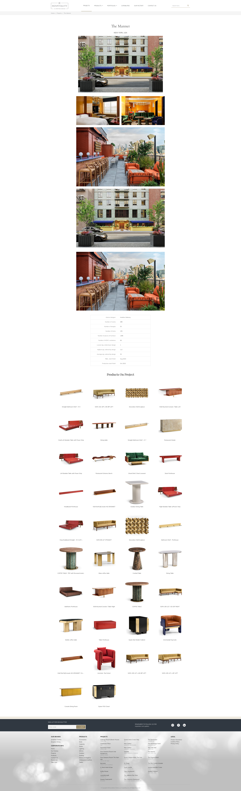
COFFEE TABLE (137, 606)
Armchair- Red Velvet (104, 673)
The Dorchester (152, 739)
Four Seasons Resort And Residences (108, 752)
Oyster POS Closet (104, 706)
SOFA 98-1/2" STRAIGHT (104, 540)
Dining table (104, 440)
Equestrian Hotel (105, 747)
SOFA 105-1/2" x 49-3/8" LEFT (137, 673)
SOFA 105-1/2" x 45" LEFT (170, 673)
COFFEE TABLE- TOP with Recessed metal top (71, 573)
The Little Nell (152, 747)
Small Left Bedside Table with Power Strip (71, 440)
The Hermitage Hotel (154, 743)
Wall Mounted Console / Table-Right (104, 606)
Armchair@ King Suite (170, 640)
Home (53, 13)
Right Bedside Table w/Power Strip (169, 507)
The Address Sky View (131, 775)
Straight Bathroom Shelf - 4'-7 (137, 440)
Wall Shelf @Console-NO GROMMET (104, 507)
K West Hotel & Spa (106, 767)
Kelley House (104, 771)
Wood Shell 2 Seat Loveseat (137, 473)
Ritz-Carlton (127, 743)
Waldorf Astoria (152, 771)
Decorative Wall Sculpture (137, 407)
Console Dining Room (71, 706)
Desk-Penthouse (170, 473)
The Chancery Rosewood (131, 779)
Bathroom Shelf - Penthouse (169, 540)
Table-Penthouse (104, 640)
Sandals (126, 751)
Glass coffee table (104, 573)
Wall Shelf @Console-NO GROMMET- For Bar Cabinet (71, 673)
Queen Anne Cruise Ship (131, 739)
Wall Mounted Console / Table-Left (169, 407)
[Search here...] (188, 5)
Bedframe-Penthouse (71, 606)
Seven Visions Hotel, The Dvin (133, 757)
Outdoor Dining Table (137, 507)
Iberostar (103, 763)
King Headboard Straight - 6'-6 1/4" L (71, 540)
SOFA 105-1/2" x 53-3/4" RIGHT (170, 606)
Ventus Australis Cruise (155, 767)
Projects (59, 13)
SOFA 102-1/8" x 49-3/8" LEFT (104, 407)
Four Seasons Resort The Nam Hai (109, 758)
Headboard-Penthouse (71, 507)
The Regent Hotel (153, 757)
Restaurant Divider (170, 440)
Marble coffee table (71, 640)
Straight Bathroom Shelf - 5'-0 (71, 407)
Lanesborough (104, 775)
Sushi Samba (128, 767)
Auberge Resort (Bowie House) (109, 739)
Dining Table (170, 573)
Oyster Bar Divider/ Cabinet (137, 640)
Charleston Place (105, 743)
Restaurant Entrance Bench (104, 473)
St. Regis (126, 763)
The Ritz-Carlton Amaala (155, 763)
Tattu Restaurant (129, 771)
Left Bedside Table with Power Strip (71, 473)
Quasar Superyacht (106, 779)
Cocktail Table (137, 573)
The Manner (151, 751)
